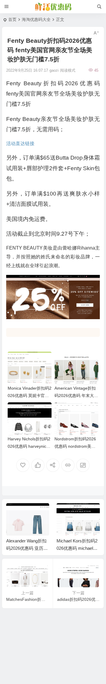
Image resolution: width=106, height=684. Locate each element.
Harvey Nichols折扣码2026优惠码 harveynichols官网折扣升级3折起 (29, 446)
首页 (12, 19)
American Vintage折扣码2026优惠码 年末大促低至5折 (76, 395)
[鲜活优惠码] (53, 6)
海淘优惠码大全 (36, 19)
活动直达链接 (20, 143)
